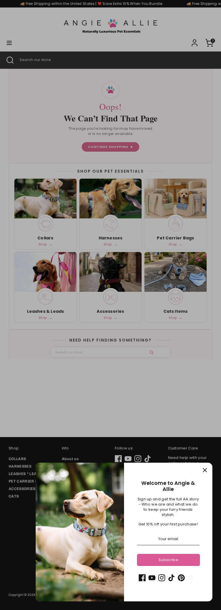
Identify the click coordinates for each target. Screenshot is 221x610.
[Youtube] (151, 577)
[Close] (205, 470)
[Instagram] (161, 577)
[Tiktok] (171, 577)
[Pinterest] (181, 577)
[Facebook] (142, 577)
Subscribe (168, 560)
